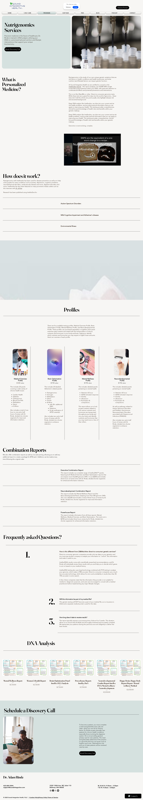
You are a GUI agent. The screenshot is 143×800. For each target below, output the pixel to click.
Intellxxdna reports (75, 87)
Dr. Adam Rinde (13, 777)
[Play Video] (92, 155)
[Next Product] (140, 667)
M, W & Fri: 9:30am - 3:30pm (108, 786)
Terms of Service (53, 797)
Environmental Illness (68, 226)
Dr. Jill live (18, 188)
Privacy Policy (43, 797)
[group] (71, 675)
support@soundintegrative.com (14, 787)
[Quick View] (13, 667)
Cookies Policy (33, 797)
